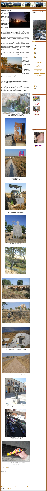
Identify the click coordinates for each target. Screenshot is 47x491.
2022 (34, 44)
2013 (34, 56)
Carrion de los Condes (5, 468)
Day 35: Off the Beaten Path (38, 69)
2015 (34, 53)
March (35, 86)
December (35, 58)
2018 (34, 49)
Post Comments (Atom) (8, 488)
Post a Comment (3, 473)
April (35, 85)
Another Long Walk (7, 4)
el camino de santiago (10, 468)
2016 (34, 52)
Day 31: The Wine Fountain (37, 75)
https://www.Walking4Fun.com (39, 16)
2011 (34, 88)
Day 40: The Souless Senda (38, 62)
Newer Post (2, 486)
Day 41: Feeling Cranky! (37, 61)
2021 (34, 45)
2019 (34, 48)
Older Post (28, 486)
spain (14, 468)
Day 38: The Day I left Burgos (38, 65)
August (35, 82)
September (35, 81)
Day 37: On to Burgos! (37, 66)
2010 (34, 89)
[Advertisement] (8, 480)
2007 (34, 92)
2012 (34, 57)
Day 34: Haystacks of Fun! (37, 70)
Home (16, 486)
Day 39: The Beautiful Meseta (38, 63)
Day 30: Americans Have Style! (38, 76)
